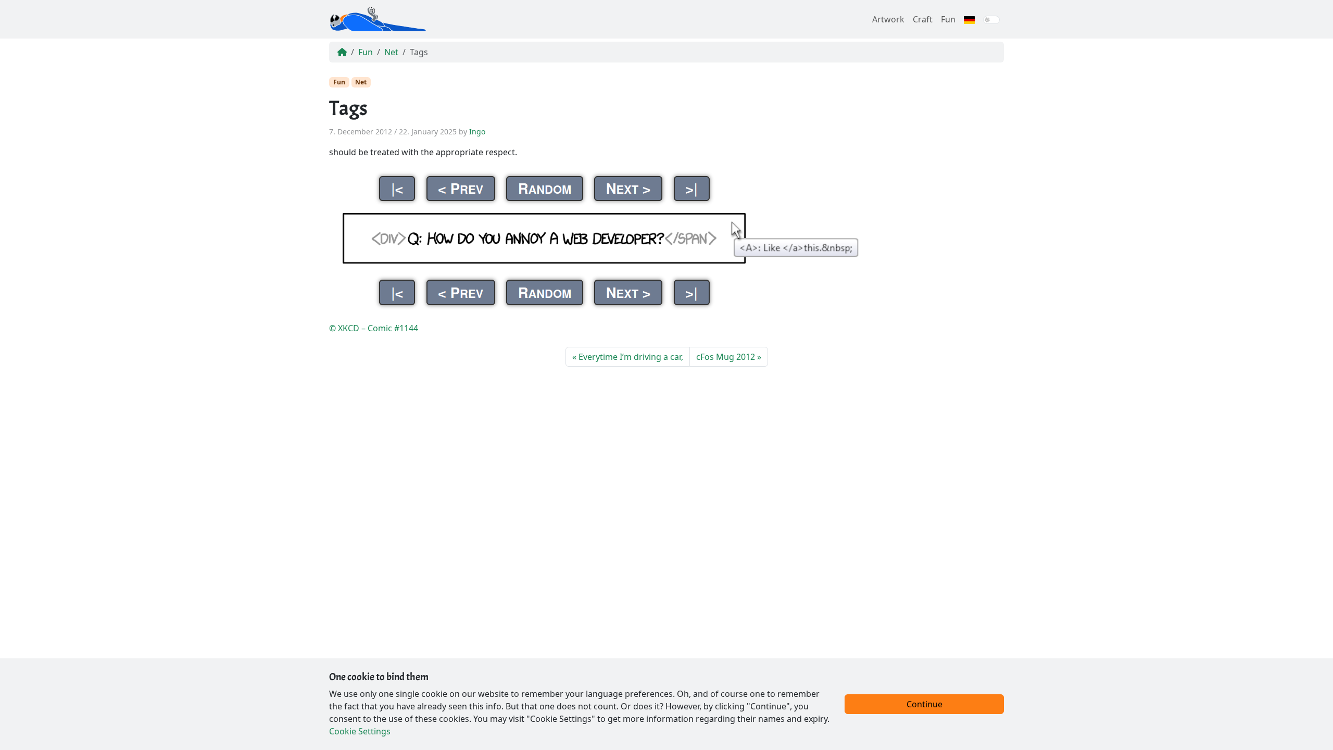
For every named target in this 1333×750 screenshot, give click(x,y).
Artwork (888, 19)
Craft (923, 19)
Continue (924, 704)
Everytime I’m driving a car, (631, 356)
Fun (948, 19)
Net (391, 52)
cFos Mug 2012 (725, 356)
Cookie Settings (360, 731)
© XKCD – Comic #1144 (373, 328)
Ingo (477, 131)
